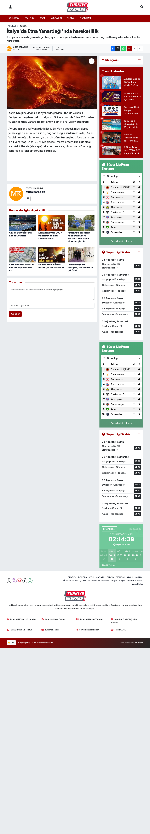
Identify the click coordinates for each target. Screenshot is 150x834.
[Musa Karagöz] (16, 194)
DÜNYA (71, 18)
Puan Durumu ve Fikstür (21, 630)
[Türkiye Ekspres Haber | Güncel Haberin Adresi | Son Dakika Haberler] (77, 7)
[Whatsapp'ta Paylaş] (123, 48)
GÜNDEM (14, 18)
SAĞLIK (130, 577)
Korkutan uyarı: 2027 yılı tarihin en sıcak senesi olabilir (50, 236)
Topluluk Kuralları (134, 580)
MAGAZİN (56, 18)
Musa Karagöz (35, 191)
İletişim (114, 580)
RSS (13, 643)
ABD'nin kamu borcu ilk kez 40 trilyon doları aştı (21, 267)
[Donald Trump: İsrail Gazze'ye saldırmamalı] (51, 254)
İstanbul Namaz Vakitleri (91, 619)
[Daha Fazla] (129, 48)
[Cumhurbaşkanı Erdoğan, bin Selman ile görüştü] (81, 254)
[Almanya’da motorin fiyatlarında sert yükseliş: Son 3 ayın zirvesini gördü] (81, 222)
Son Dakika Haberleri (89, 630)
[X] (9, 580)
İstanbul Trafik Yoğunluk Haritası (124, 621)
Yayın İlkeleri (137, 584)
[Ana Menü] (142, 18)
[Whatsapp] (30, 580)
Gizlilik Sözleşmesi (100, 580)
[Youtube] (19, 580)
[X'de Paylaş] (117, 48)
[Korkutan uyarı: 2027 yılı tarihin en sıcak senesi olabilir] (51, 222)
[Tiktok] (24, 580)
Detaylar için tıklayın (121, 241)
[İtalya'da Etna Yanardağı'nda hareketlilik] (52, 82)
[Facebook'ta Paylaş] (113, 48)
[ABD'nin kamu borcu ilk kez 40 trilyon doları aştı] (22, 254)
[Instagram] (14, 580)
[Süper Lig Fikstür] (139, 252)
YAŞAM (138, 577)
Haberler (11, 26)
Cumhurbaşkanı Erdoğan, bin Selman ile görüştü (80, 267)
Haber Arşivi (120, 630)
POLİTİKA (29, 18)
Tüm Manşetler (52, 630)
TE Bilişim (139, 643)
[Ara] (141, 7)
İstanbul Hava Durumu (55, 619)
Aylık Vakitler (109, 565)
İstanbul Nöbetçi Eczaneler (23, 619)
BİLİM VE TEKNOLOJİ (72, 580)
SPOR (43, 18)
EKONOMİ (85, 18)
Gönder (15, 314)
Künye (122, 580)
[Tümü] (139, 60)
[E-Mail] (28, 198)
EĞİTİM (86, 580)
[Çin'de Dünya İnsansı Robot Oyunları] (22, 222)
